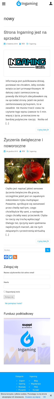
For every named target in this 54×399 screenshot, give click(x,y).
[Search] (47, 250)
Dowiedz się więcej (32, 397)
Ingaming (32, 43)
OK (44, 397)
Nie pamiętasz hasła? (13, 303)
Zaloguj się (9, 297)
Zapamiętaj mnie (13, 291)
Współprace (36, 383)
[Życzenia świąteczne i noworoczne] (27, 170)
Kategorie (19, 376)
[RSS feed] (15, 257)
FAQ (36, 386)
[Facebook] (6, 257)
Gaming (22, 383)
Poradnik (22, 389)
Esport (22, 380)
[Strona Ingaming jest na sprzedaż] (27, 63)
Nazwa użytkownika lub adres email (19, 272)
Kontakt (36, 389)
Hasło (6, 282)
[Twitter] (11, 257)
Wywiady (22, 386)
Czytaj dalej (42, 130)
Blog (36, 380)
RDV (23, 43)
